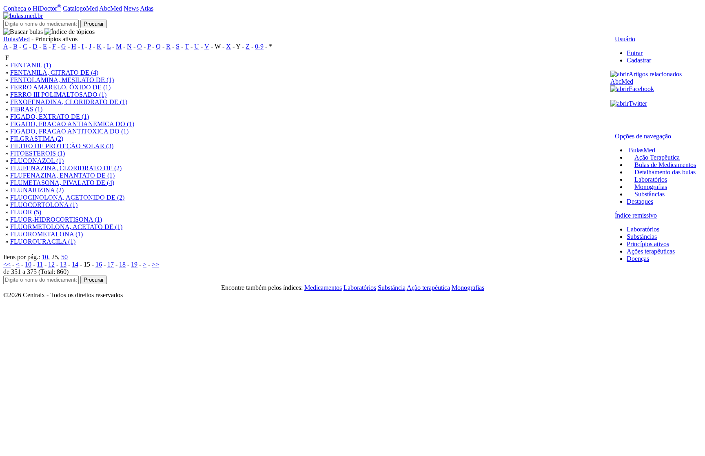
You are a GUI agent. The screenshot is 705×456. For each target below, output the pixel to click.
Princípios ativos (648, 243)
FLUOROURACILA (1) (42, 241)
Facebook (641, 88)
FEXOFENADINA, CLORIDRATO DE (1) (68, 101)
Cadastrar (639, 60)
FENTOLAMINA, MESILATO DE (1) (62, 79)
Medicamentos (323, 287)
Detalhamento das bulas (665, 172)
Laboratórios (650, 179)
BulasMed (16, 39)
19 (134, 264)
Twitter (638, 103)
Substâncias (649, 194)
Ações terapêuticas (651, 251)
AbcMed (110, 8)
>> (155, 264)
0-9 (259, 46)
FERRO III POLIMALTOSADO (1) (58, 94)
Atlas (146, 8)
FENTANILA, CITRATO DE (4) (54, 72)
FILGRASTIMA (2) (36, 138)
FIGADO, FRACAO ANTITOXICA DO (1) (69, 131)
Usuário (625, 39)
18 (122, 264)
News (131, 8)
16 (98, 264)
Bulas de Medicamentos (665, 164)
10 (45, 257)
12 (51, 264)
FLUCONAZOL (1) (37, 160)
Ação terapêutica (428, 287)
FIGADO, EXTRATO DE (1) (49, 116)
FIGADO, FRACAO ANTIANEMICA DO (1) (72, 123)
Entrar (635, 52)
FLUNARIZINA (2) (37, 190)
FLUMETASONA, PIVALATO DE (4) (62, 182)
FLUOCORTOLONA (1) (44, 204)
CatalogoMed (80, 8)
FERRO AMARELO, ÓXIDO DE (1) (60, 87)
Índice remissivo (636, 215)
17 (110, 264)
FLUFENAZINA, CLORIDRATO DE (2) (66, 168)
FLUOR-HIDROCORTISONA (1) (56, 219)
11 (40, 264)
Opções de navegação (643, 136)
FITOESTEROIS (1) (37, 153)
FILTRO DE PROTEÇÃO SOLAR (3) (61, 145)
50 (64, 257)
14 (75, 264)
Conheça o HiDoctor (32, 8)
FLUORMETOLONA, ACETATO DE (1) (66, 226)
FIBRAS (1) (26, 109)
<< (7, 264)
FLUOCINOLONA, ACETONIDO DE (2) (67, 197)
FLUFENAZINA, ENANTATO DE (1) (62, 175)
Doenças (638, 258)
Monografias (650, 186)
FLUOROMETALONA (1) (46, 234)
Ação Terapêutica (657, 157)
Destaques (640, 201)
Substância (392, 287)
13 (63, 264)
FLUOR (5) (25, 212)
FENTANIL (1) (30, 65)
